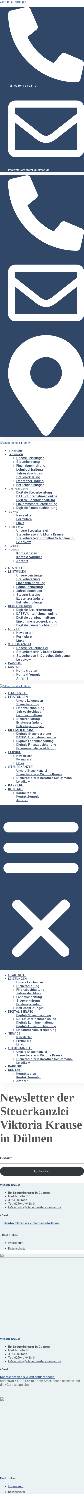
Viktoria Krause (10, 1338)
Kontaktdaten (26, 553)
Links (20, 523)
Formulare (24, 519)
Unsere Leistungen (30, 458)
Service (13, 512)
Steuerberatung (28, 462)
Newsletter (24, 515)
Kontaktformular (29, 557)
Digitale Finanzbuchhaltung (36, 508)
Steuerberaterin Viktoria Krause (39, 534)
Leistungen (16, 454)
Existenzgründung (30, 481)
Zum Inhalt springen (13, 1)
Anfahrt (22, 561)
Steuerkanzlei (18, 527)
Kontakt (14, 549)
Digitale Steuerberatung (34, 492)
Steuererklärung (28, 477)
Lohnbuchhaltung (29, 469)
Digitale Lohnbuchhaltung (35, 500)
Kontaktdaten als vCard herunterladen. (31, 1223)
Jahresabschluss (29, 473)
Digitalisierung (18, 489)
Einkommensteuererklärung (36, 504)
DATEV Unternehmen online (36, 496)
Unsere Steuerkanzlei (32, 530)
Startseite (15, 451)
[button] (41, 887)
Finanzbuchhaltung (30, 466)
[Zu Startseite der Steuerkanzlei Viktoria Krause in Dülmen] (15, 686)
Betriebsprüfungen (30, 485)
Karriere (14, 546)
